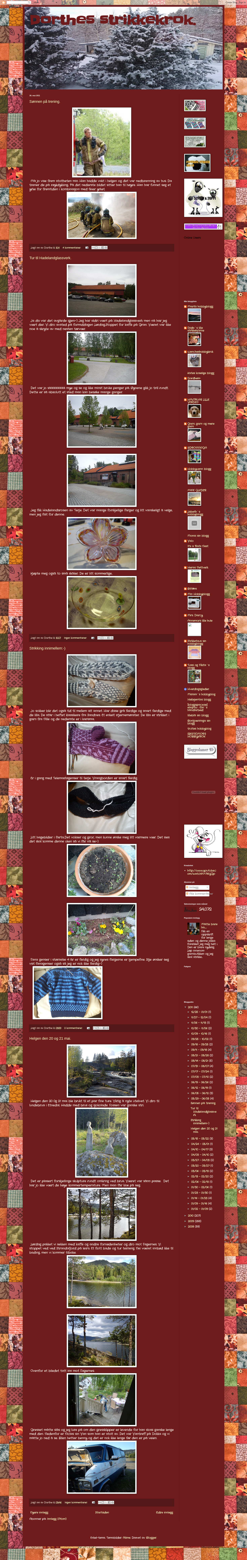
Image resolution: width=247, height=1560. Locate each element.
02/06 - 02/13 (200, 1182)
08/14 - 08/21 (200, 1061)
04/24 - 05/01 (200, 1144)
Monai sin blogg (198, 536)
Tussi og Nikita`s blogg (199, 666)
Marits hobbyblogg (200, 306)
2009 (191, 1221)
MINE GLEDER (197, 490)
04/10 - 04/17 (200, 1149)
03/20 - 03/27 (200, 1166)
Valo (191, 541)
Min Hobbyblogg (199, 594)
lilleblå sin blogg (198, 715)
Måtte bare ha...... (209, 925)
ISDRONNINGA (197, 448)
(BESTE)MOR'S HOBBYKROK (197, 735)
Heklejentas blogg (199, 699)
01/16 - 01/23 (199, 1198)
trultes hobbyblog (199, 729)
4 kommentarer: (72, 247)
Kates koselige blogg (201, 373)
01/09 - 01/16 (199, 1203)
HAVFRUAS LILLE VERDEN (198, 401)
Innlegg (193, 887)
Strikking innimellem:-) (47, 648)
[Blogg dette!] (96, 247)
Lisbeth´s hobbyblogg (195, 513)
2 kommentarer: (73, 1028)
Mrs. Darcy (195, 615)
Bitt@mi (192, 589)
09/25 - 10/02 (200, 1039)
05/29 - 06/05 (200, 1099)
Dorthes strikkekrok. (112, 20)
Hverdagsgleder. (198, 689)
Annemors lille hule (200, 621)
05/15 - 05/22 (200, 1139)
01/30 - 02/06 (200, 1187)
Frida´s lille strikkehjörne (196, 329)
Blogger (151, 1538)
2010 (191, 1216)
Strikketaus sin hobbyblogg (197, 642)
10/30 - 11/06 (199, 1028)
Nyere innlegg (39, 1512)
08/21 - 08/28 (200, 1055)
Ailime (126, 1538)
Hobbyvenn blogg (199, 469)
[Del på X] (99, 247)
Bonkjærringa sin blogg (199, 722)
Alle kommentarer (200, 894)
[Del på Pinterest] (106, 247)
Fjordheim (194, 378)
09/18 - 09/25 (200, 1044)
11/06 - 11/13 (199, 1023)
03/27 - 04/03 (201, 1160)
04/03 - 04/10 (200, 1155)
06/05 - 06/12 (200, 1093)
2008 (191, 1227)
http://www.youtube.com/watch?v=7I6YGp (201, 872)
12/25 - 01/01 (199, 1012)
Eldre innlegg (164, 1512)
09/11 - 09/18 (199, 1050)
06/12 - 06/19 (200, 1088)
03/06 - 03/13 (200, 1171)
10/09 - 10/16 (199, 1034)
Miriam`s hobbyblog (201, 694)
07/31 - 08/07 (200, 1066)
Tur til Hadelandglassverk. (50, 258)
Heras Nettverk (198, 567)
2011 (191, 1007)
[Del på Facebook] (102, 247)
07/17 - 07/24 (200, 1071)
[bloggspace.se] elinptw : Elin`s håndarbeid (198, 707)
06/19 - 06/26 (200, 1082)
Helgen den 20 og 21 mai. (50, 1038)
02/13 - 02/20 (200, 1176)
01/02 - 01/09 (200, 1209)
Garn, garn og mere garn (201, 425)
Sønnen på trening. (44, 101)
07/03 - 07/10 (200, 1077)
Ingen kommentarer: (76, 638)
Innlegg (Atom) (57, 1519)
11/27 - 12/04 (200, 1017)
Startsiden (102, 1512)
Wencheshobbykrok (200, 352)
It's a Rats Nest (198, 546)
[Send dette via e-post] (93, 247)
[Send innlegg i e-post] (86, 247)
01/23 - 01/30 (200, 1193)
